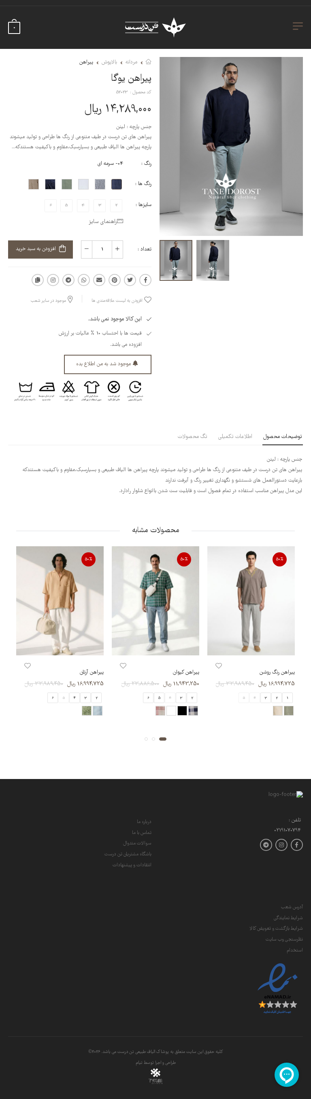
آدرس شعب (292, 907)
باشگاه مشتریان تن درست (127, 854)
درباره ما (144, 822)
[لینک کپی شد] (38, 280)
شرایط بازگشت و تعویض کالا (276, 928)
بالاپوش (109, 62)
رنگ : (146, 164)
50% (279, 559)
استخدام (295, 950)
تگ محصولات (192, 437)
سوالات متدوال (137, 843)
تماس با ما (141, 833)
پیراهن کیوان (186, 673)
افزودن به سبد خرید (36, 249)
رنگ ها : (143, 184)
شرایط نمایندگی (288, 918)
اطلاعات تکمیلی (235, 437)
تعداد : (144, 249)
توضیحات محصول (282, 437)
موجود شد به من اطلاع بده (103, 364)
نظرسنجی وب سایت (284, 939)
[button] (162, 739)
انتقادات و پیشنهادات (132, 865)
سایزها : (143, 205)
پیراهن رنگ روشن (277, 673)
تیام (139, 1063)
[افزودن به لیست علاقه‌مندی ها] (218, 666)
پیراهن (86, 62)
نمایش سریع (251, 645)
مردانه (131, 62)
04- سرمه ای (110, 164)
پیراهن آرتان (92, 673)
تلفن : (295, 820)
